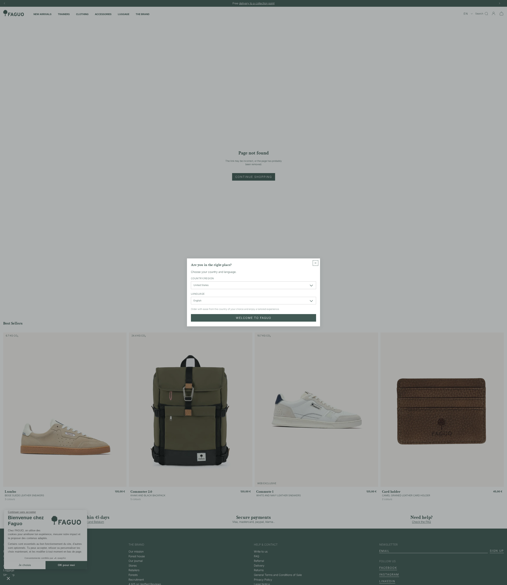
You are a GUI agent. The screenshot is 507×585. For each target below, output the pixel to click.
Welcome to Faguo (253, 318)
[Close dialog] (315, 263)
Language (198, 293)
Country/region (202, 278)
